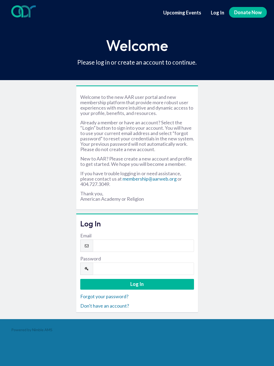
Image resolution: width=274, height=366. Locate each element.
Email (86, 235)
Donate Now (248, 12)
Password (90, 258)
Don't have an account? (104, 306)
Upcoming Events (182, 13)
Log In (217, 13)
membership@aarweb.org (150, 179)
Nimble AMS (42, 329)
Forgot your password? (104, 296)
